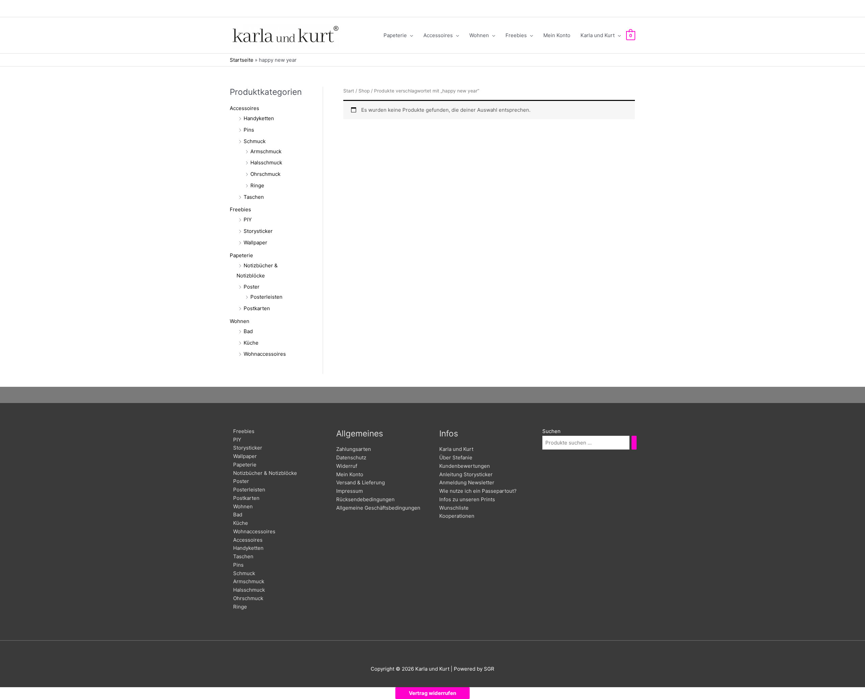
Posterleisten (266, 297)
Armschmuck (265, 151)
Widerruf (346, 466)
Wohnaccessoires (265, 354)
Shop (364, 90)
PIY (248, 219)
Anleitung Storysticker (466, 474)
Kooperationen (456, 516)
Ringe (257, 185)
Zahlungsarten (353, 449)
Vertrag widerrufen (432, 693)
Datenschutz (351, 457)
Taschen (254, 197)
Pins (249, 130)
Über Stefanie (455, 457)
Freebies (240, 209)
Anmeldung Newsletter (466, 482)
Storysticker (258, 231)
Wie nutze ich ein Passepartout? (478, 491)
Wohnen (239, 321)
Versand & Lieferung (360, 482)
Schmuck (255, 141)
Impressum (349, 491)
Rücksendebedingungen (365, 499)
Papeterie (241, 255)
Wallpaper (255, 242)
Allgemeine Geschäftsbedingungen (378, 508)
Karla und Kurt (456, 449)
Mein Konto (349, 474)
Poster (252, 287)
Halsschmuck (266, 162)
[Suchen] (634, 443)
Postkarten (257, 308)
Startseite (241, 60)
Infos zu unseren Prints (467, 499)
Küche (251, 343)
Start (348, 90)
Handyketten (259, 118)
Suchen (551, 431)
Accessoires (244, 108)
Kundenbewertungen (464, 466)
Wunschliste (454, 508)
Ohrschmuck (265, 174)
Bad (248, 331)
